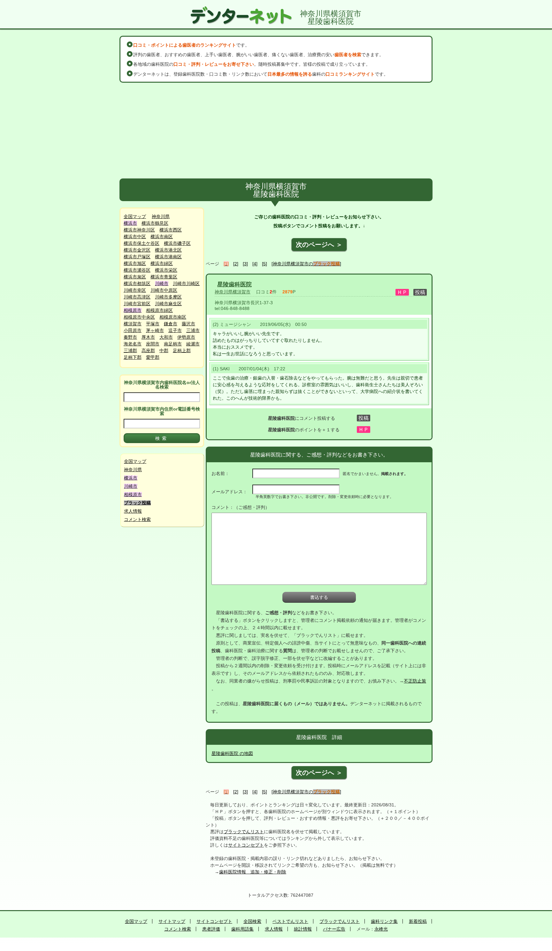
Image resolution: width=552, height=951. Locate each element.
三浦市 (193, 330)
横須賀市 (133, 323)
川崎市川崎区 (186, 283)
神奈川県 (161, 216)
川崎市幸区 (135, 290)
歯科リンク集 (384, 921)
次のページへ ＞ (319, 244)
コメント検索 (137, 519)
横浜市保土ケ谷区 (141, 243)
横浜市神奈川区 (139, 229)
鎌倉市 (170, 323)
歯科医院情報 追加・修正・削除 (252, 871)
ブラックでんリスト (244, 831)
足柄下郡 (133, 357)
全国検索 (252, 921)
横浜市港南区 (168, 256)
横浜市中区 (135, 236)
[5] (264, 263)
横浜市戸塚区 (137, 256)
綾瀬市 (193, 343)
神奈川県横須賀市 (232, 291)
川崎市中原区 (163, 290)
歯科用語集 (242, 929)
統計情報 (303, 929)
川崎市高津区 (137, 296)
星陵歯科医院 (234, 284)
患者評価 (211, 929)
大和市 (166, 337)
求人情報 (133, 511)
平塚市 (152, 323)
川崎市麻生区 (168, 303)
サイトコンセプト (246, 845)
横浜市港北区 (168, 250)
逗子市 (175, 330)
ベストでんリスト (290, 921)
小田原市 (133, 330)
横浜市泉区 (135, 276)
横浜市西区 (170, 229)
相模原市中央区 (139, 317)
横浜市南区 (161, 236)
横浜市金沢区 (137, 250)
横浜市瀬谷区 (137, 270)
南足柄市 (173, 343)
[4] (254, 263)
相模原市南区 (172, 317)
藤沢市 (188, 323)
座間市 (152, 343)
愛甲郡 (152, 357)
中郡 (163, 350)
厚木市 (148, 337)
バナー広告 (334, 929)
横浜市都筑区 (137, 283)
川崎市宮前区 (137, 303)
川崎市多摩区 (168, 296)
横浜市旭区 (135, 263)
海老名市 (133, 343)
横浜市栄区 (166, 270)
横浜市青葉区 (163, 276)
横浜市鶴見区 (155, 223)
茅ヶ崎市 (155, 330)
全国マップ (135, 216)
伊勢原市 (186, 337)
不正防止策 (415, 680)
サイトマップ (171, 921)
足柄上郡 (182, 350)
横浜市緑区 (161, 263)
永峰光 (381, 929)
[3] (245, 263)
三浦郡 (130, 350)
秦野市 (130, 337)
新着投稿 (418, 921)
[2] (235, 263)
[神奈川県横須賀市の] (306, 263)
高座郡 (148, 350)
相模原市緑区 (159, 310)
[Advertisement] (276, 130)
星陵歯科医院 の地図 (232, 753)
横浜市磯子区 (177, 243)
